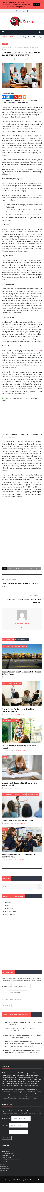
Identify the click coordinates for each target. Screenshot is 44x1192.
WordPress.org (10, 914)
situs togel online (5, 1162)
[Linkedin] (12, 97)
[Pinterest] (16, 97)
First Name (5, 993)
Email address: (6, 986)
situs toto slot (4, 1168)
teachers (37, 568)
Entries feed (9, 908)
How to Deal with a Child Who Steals (18, 820)
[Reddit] (20, 97)
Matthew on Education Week (17, 1015)
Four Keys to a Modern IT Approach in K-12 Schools (23, 1035)
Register (8, 903)
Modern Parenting (33, 794)
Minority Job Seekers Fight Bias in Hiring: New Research (20, 784)
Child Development (8, 794)
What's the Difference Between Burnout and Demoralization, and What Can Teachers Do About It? (23, 1044)
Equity (4, 757)
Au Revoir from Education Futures (17, 1022)
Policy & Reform (16, 646)
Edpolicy (29, 568)
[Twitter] (8, 97)
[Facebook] (4, 97)
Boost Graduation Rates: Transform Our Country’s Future (19, 855)
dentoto (2, 1164)
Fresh (24, 794)
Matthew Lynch (7, 59)
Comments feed (10, 911)
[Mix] (24, 97)
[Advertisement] (22, 541)
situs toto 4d (4, 1166)
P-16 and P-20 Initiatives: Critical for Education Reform (18, 710)
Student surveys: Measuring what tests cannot (19, 746)
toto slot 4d (3, 1170)
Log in (7, 905)
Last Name (5, 999)
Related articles (8, 639)
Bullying (4, 44)
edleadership (20, 568)
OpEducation (6, 646)
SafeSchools (38, 351)
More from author (21, 639)
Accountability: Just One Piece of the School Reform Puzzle (21, 673)
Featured (17, 794)
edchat (11, 568)
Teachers (24, 646)
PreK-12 (5, 829)
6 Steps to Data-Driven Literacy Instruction (20, 1029)
